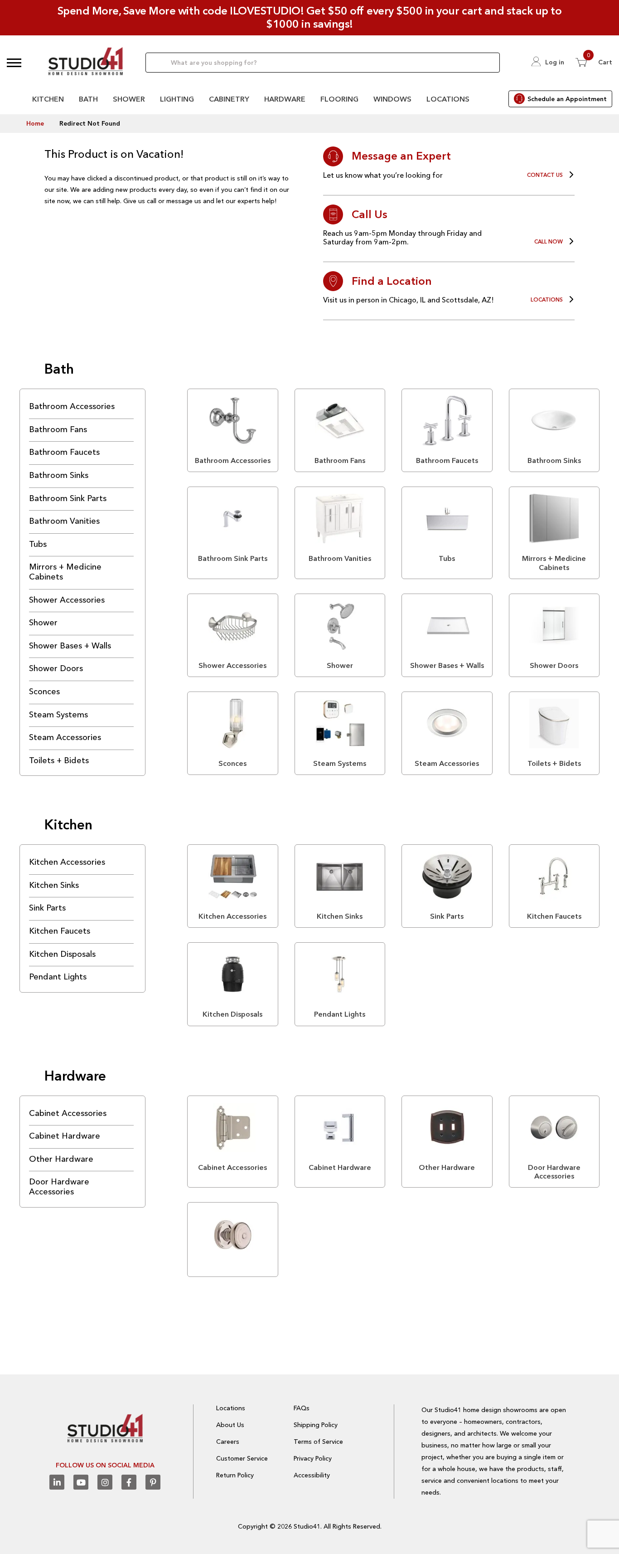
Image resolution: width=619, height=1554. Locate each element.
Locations (447, 98)
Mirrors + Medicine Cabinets (65, 572)
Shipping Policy (316, 1425)
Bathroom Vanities (64, 521)
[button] (14, 62)
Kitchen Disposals (62, 954)
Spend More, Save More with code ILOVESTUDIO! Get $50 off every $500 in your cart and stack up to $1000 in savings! (310, 17)
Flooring (339, 98)
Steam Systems (58, 715)
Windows (392, 98)
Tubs (38, 544)
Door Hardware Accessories (59, 1187)
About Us (230, 1425)
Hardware (284, 98)
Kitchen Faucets (59, 931)
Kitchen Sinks (54, 885)
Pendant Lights (58, 977)
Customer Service (242, 1458)
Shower (129, 98)
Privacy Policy (313, 1458)
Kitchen (48, 98)
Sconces (44, 692)
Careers (227, 1441)
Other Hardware (61, 1159)
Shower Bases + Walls (70, 646)
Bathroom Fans (58, 429)
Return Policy (235, 1475)
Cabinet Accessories (67, 1113)
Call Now (548, 242)
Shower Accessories (67, 600)
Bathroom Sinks (58, 475)
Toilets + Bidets (59, 760)
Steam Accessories (65, 737)
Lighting (177, 98)
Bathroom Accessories (72, 406)
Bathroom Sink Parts (67, 498)
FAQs (302, 1408)
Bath (88, 98)
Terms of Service (318, 1441)
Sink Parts (47, 908)
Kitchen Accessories (67, 862)
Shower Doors (56, 668)
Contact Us (545, 175)
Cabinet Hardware (64, 1136)
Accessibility (312, 1475)
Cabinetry (229, 98)
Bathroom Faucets (64, 452)
